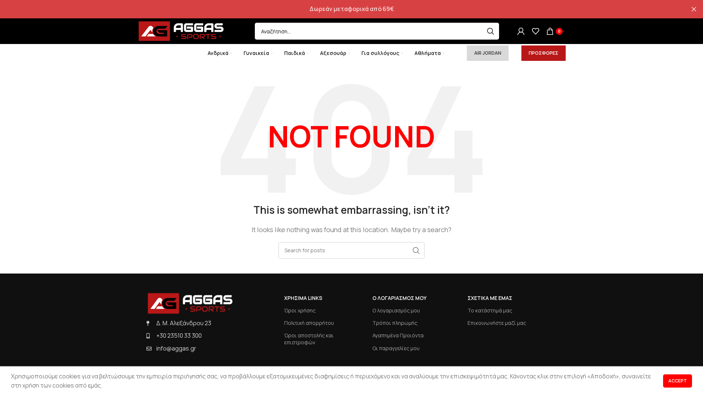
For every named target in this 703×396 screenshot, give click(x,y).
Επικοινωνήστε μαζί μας (497, 322)
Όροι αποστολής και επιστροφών (309, 338)
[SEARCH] (490, 31)
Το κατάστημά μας (490, 310)
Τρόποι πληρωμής (394, 322)
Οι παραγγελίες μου (396, 348)
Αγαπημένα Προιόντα (398, 335)
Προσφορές (543, 53)
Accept (677, 381)
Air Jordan (487, 53)
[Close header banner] (694, 9)
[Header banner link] (340, 9)
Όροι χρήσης (300, 310)
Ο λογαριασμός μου (396, 310)
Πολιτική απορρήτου (309, 322)
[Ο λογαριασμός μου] (521, 31)
